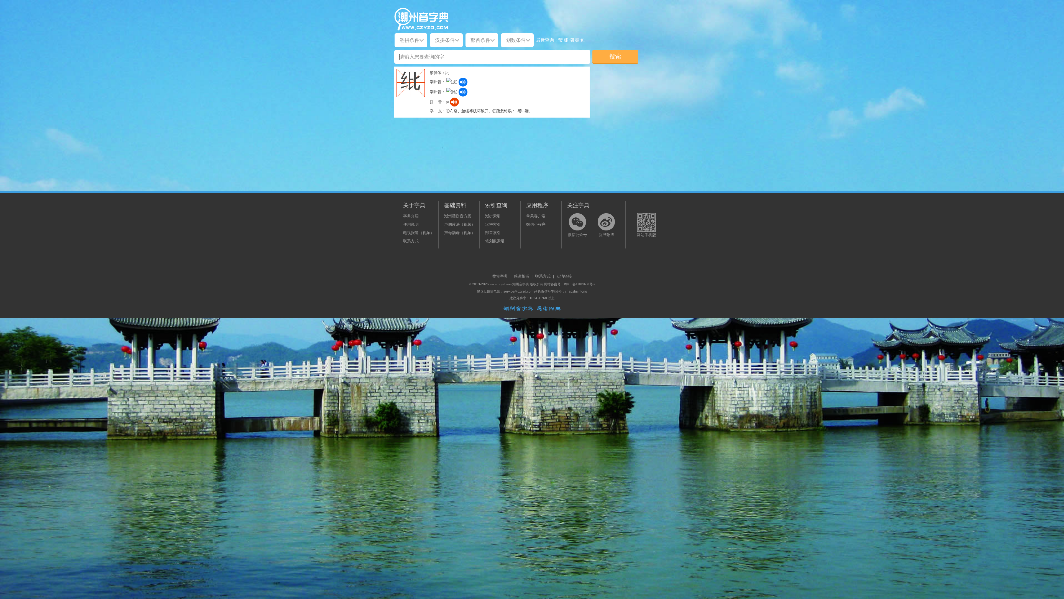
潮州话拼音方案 (457, 216)
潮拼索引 (493, 216)
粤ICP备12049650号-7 (579, 284)
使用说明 (411, 224)
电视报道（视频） (418, 233)
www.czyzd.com (500, 284)
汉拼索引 (493, 224)
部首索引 (493, 233)
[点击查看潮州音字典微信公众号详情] (577, 221)
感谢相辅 (521, 276)
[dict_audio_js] (463, 82)
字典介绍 (411, 216)
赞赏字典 (500, 276)
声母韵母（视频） (459, 233)
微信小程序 (536, 224)
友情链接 (564, 276)
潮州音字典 (520, 284)
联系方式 (411, 241)
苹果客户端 (536, 216)
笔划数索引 (495, 241)
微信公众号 (577, 235)
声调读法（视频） (459, 224)
